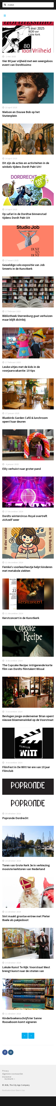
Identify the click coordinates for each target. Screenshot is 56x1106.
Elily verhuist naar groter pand (21, 469)
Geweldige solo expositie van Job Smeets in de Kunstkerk (23, 266)
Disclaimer (6, 1077)
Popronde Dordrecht (15, 818)
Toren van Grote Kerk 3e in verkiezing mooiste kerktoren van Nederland (26, 867)
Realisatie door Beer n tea (13, 1090)
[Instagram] (10, 1052)
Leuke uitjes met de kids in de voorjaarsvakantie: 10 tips (21, 368)
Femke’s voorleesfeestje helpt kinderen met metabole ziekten (27, 568)
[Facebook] (5, 1052)
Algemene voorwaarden (12, 1074)
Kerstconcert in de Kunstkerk (20, 618)
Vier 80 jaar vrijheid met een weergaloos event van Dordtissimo (27, 63)
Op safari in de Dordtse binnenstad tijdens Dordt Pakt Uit (24, 215)
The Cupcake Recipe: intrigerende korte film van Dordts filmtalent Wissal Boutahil (27, 668)
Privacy (5, 1071)
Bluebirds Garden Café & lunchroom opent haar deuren (25, 419)
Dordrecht (9, 1079)
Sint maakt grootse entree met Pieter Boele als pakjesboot (26, 918)
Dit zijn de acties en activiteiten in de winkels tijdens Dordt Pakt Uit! (25, 164)
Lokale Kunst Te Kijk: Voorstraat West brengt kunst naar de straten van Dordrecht (26, 970)
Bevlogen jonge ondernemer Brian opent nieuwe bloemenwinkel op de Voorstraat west (28, 719)
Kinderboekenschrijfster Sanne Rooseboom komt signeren (22, 1020)
